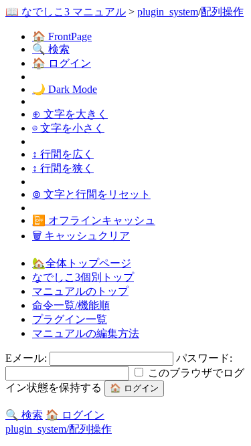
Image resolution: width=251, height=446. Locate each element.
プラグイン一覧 (69, 319)
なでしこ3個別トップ (83, 277)
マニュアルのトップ (80, 291)
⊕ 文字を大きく (70, 114)
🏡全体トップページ (81, 263)
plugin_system (167, 11)
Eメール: (27, 358)
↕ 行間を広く (63, 154)
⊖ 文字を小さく (68, 128)
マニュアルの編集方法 (85, 333)
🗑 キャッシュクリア (81, 235)
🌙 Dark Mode (64, 89)
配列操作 (222, 11)
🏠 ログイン (61, 63)
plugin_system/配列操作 (58, 429)
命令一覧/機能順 (71, 305)
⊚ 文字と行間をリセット (91, 194)
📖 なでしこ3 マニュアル (65, 11)
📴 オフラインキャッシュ (93, 220)
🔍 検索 (51, 49)
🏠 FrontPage (62, 36)
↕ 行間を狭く (63, 168)
